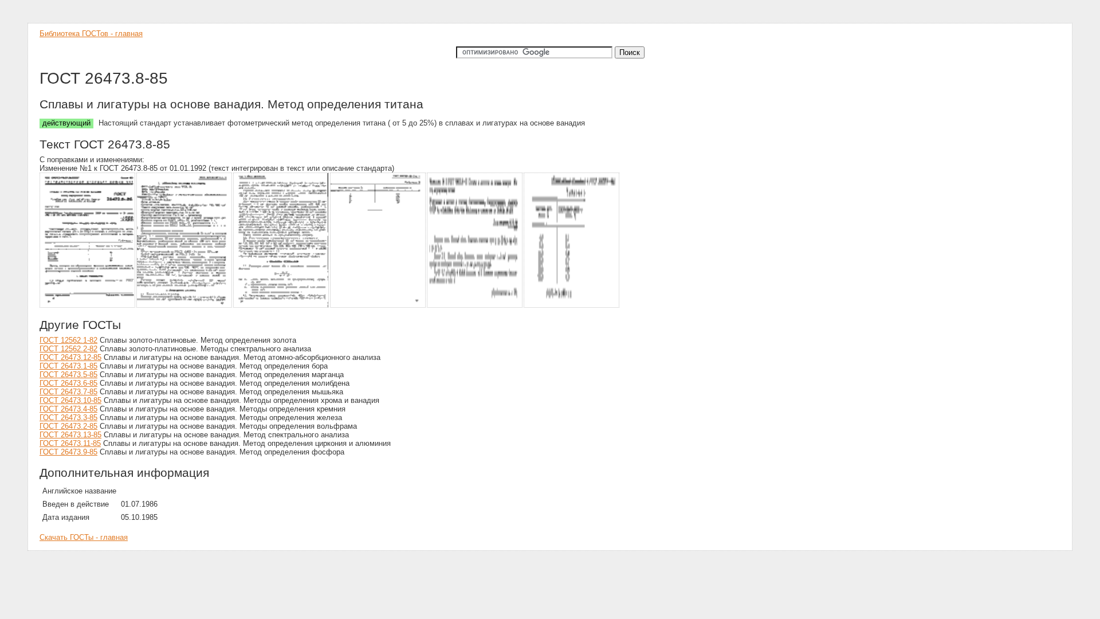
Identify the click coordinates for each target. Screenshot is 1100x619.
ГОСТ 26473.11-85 (70, 443)
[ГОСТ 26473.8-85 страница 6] (572, 305)
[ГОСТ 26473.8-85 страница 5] (475, 305)
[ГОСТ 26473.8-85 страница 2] (184, 305)
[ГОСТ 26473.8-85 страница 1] (88, 305)
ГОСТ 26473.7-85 (68, 391)
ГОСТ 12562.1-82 (68, 340)
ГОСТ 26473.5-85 (68, 374)
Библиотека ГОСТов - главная (91, 33)
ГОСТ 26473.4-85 (68, 409)
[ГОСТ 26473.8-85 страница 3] (281, 305)
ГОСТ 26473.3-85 (68, 417)
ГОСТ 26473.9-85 (68, 452)
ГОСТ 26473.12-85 (70, 357)
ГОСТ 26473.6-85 (68, 383)
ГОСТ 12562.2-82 (68, 348)
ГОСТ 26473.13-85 (70, 434)
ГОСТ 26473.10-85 (70, 400)
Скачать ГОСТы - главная (84, 537)
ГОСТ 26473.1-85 (68, 366)
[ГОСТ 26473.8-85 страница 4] (378, 305)
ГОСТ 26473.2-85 (68, 426)
